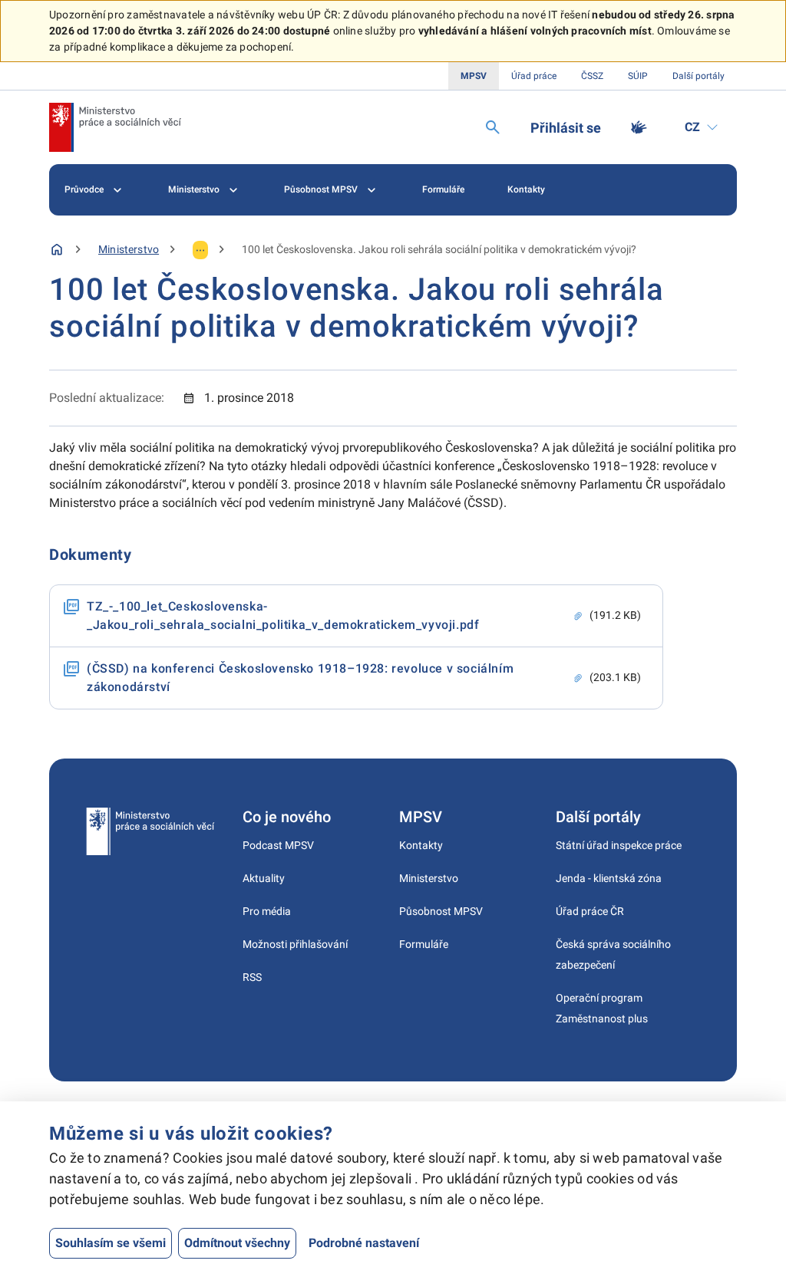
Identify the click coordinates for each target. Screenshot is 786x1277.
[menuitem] (94, 190)
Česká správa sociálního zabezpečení (613, 954)
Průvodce (84, 189)
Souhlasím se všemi (110, 1243)
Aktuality (264, 878)
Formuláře (443, 189)
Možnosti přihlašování (295, 944)
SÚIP (638, 76)
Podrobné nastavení (364, 1243)
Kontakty (526, 189)
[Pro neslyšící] (638, 127)
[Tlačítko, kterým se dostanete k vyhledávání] (492, 127)
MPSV (474, 76)
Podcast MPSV (278, 845)
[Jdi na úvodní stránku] (115, 127)
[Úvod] (56, 249)
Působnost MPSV (321, 189)
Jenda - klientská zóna (609, 878)
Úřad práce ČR (590, 911)
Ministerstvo (194, 189)
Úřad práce (533, 76)
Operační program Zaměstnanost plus (602, 1008)
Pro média (267, 911)
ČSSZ (592, 76)
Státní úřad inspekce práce (619, 845)
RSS (252, 977)
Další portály (698, 76)
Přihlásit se (565, 128)
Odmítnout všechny (237, 1243)
